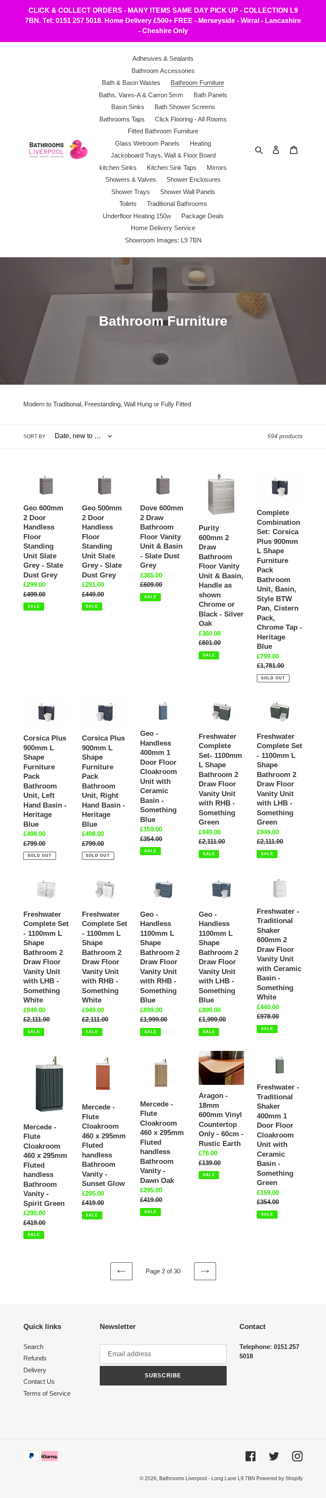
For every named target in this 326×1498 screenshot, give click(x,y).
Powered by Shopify (279, 1478)
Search (33, 1346)
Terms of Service (46, 1393)
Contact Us (39, 1381)
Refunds (35, 1358)
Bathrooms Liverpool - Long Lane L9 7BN (207, 1478)
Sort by (34, 436)
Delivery (34, 1370)
